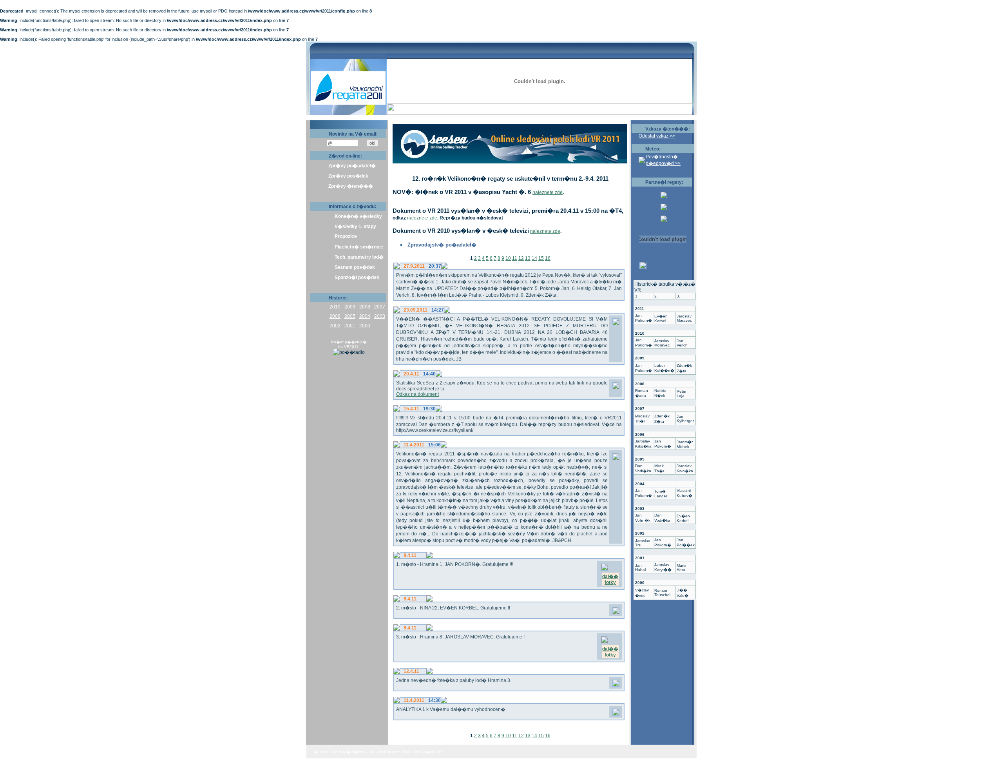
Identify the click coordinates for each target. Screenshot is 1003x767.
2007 (379, 307)
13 (527, 258)
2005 (349, 316)
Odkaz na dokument (417, 394)
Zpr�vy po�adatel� (352, 166)
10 (508, 258)
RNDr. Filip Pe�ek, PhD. (423, 752)
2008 (364, 307)
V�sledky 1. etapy (355, 226)
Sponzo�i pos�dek (357, 277)
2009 (349, 307)
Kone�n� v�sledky (358, 216)
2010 (335, 307)
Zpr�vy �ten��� (350, 186)
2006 (335, 316)
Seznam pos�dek (355, 267)
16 (547, 258)
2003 (379, 316)
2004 (364, 316)
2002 (335, 325)
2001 (349, 325)
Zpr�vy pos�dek (348, 176)
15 (541, 258)
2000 (364, 325)
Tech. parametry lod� (359, 257)
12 (521, 258)
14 (534, 258)
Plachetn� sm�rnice (359, 247)
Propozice (346, 236)
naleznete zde (547, 192)
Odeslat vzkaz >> (657, 136)
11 (514, 258)
